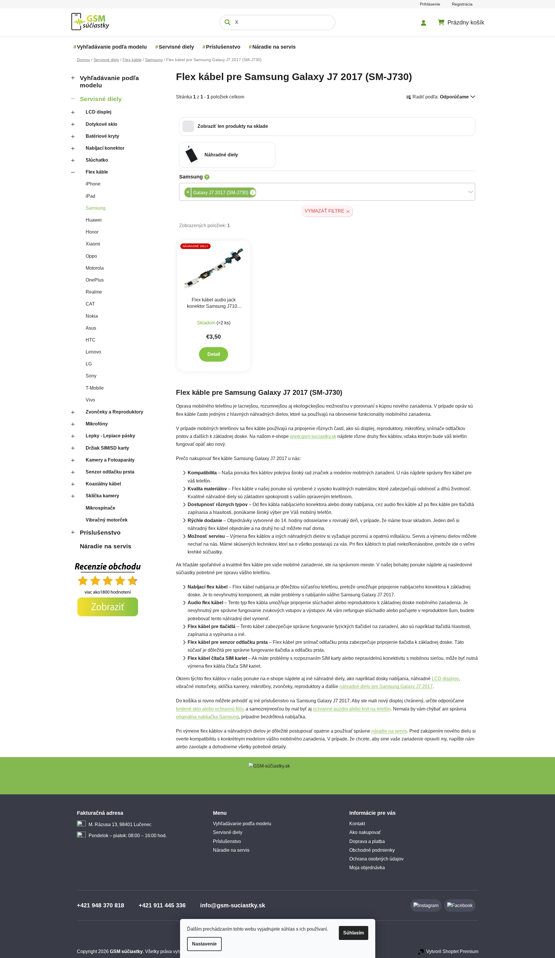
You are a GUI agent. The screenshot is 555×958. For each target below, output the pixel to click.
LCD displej (98, 111)
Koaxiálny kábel (103, 483)
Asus (91, 328)
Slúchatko (97, 160)
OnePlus (95, 279)
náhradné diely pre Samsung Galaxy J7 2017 (386, 686)
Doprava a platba (367, 841)
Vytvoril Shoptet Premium (452, 951)
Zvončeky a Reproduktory (114, 411)
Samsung (95, 208)
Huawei (94, 220)
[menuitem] (112, 47)
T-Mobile (95, 388)
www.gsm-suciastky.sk (313, 436)
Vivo (90, 399)
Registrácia (462, 4)
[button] (327, 126)
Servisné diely (101, 99)
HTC (91, 339)
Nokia (92, 316)
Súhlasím (353, 932)
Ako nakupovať (365, 832)
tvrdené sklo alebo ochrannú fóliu (210, 708)
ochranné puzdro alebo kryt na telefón (352, 708)
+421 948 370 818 (100, 905)
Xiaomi (93, 243)
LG (89, 363)
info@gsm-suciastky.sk (232, 905)
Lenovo (93, 351)
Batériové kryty (102, 136)
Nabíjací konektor (105, 148)
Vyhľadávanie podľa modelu (109, 82)
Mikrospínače (100, 507)
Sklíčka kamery (102, 495)
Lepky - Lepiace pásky (110, 435)
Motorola (95, 268)
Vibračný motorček (107, 519)
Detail (213, 354)
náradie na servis (389, 731)
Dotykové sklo (101, 124)
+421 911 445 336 (162, 905)
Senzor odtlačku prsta (110, 471)
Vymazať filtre (324, 210)
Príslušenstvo (100, 532)
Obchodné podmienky (372, 850)
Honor (92, 231)
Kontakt (357, 823)
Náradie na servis (105, 546)
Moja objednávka (367, 867)
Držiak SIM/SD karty (107, 448)
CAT (90, 303)
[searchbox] (258, 193)
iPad (90, 196)
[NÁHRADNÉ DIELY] (214, 268)
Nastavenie (204, 943)
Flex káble (97, 171)
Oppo (91, 256)
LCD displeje (445, 678)
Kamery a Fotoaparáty (110, 459)
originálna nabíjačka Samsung (207, 716)
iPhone (93, 183)
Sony (91, 375)
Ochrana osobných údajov (376, 858)
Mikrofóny (97, 423)
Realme (94, 291)
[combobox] (327, 192)
